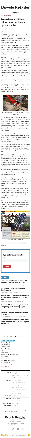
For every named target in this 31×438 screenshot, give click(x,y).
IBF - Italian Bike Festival (8, 361)
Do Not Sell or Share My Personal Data (20, 390)
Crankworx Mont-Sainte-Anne (10, 355)
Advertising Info (16, 403)
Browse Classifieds (16, 398)
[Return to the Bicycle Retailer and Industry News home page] (15, 9)
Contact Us (23, 396)
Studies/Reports (24, 378)
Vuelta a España (5, 343)
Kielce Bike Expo (6, 349)
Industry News (9, 301)
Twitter (13, 429)
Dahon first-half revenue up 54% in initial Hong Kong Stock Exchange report (15, 306)
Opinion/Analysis (16, 375)
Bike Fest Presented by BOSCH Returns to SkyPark (15, 313)
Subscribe (14, 406)
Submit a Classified (16, 401)
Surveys (14, 380)
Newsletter (21, 406)
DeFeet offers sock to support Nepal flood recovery (13, 289)
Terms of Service (25, 385)
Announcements (10, 285)
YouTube (18, 429)
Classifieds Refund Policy (18, 382)
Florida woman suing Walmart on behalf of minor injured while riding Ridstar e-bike (15, 297)
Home (2, 15)
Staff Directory (15, 396)
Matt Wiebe (5, 32)
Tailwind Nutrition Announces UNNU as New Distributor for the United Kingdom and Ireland (15, 322)
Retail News (15, 378)
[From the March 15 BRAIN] (15, 238)
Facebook (8, 429)
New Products (9, 292)
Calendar (20, 380)
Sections (15, 13)
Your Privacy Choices (17, 387)
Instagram (23, 429)
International (9, 309)
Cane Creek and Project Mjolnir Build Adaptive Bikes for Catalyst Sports (14, 282)
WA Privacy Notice (16, 393)
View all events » (5, 366)
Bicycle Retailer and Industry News (14, 337)
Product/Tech (7, 15)
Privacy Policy (15, 385)
